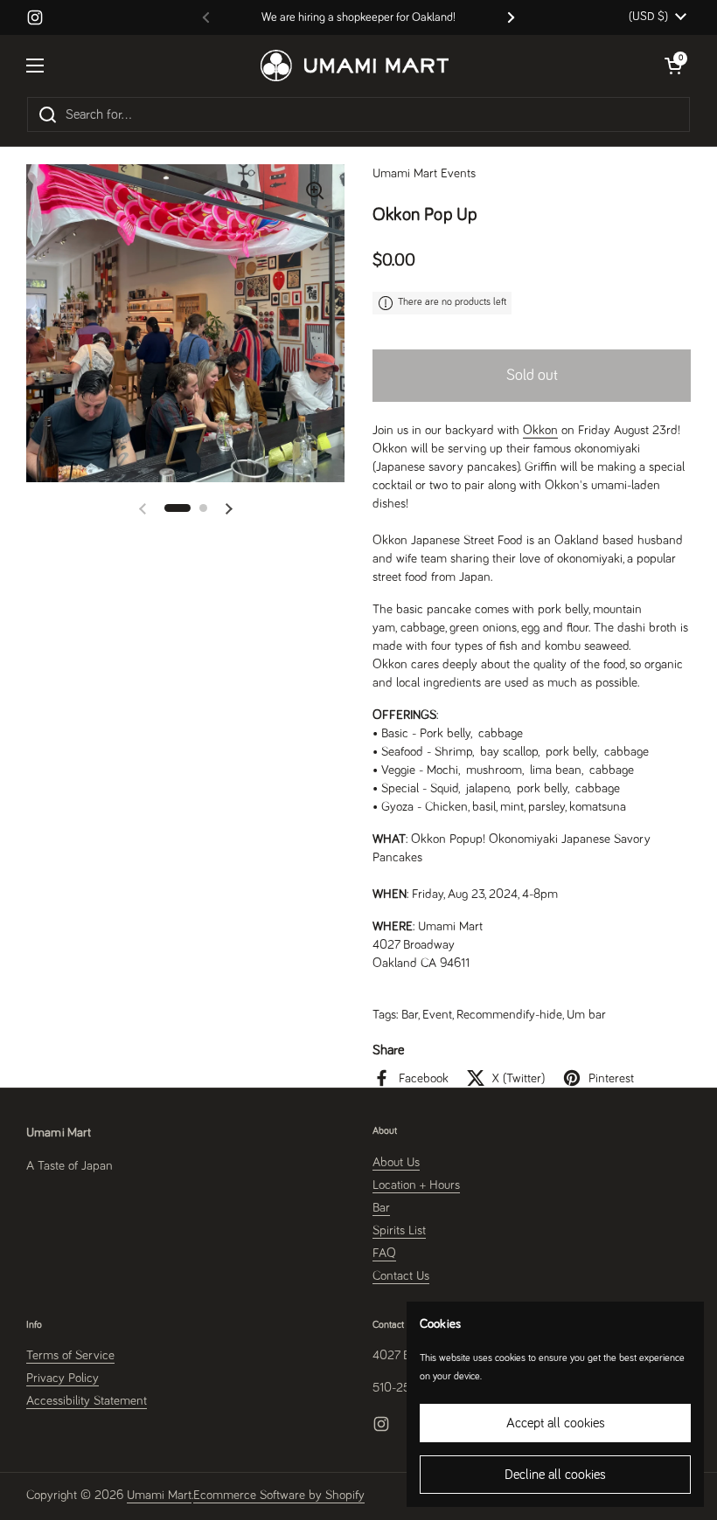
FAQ (384, 1253)
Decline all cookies (555, 1475)
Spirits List (399, 1230)
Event (437, 1014)
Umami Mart (159, 1495)
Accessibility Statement (86, 1400)
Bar (409, 1014)
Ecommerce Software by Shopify (279, 1495)
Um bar (586, 1014)
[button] (177, 508)
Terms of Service (70, 1355)
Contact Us (400, 1275)
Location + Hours (416, 1185)
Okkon (540, 430)
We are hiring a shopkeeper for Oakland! (358, 17)
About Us (396, 1162)
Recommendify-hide (509, 1014)
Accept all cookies (555, 1423)
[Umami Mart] (355, 65)
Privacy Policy (62, 1378)
